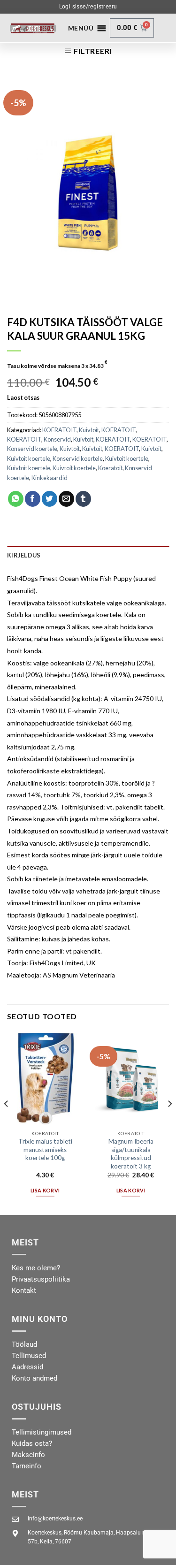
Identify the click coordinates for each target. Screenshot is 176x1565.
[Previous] (6, 1122)
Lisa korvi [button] (45, 1190)
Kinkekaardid (49, 477)
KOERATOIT (59, 430)
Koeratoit (110, 468)
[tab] (88, 555)
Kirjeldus (23, 555)
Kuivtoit (89, 430)
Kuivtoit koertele (28, 458)
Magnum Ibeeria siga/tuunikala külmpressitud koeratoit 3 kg (130, 1153)
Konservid (57, 439)
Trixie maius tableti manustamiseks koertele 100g (45, 1149)
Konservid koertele (32, 448)
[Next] (169, 1122)
